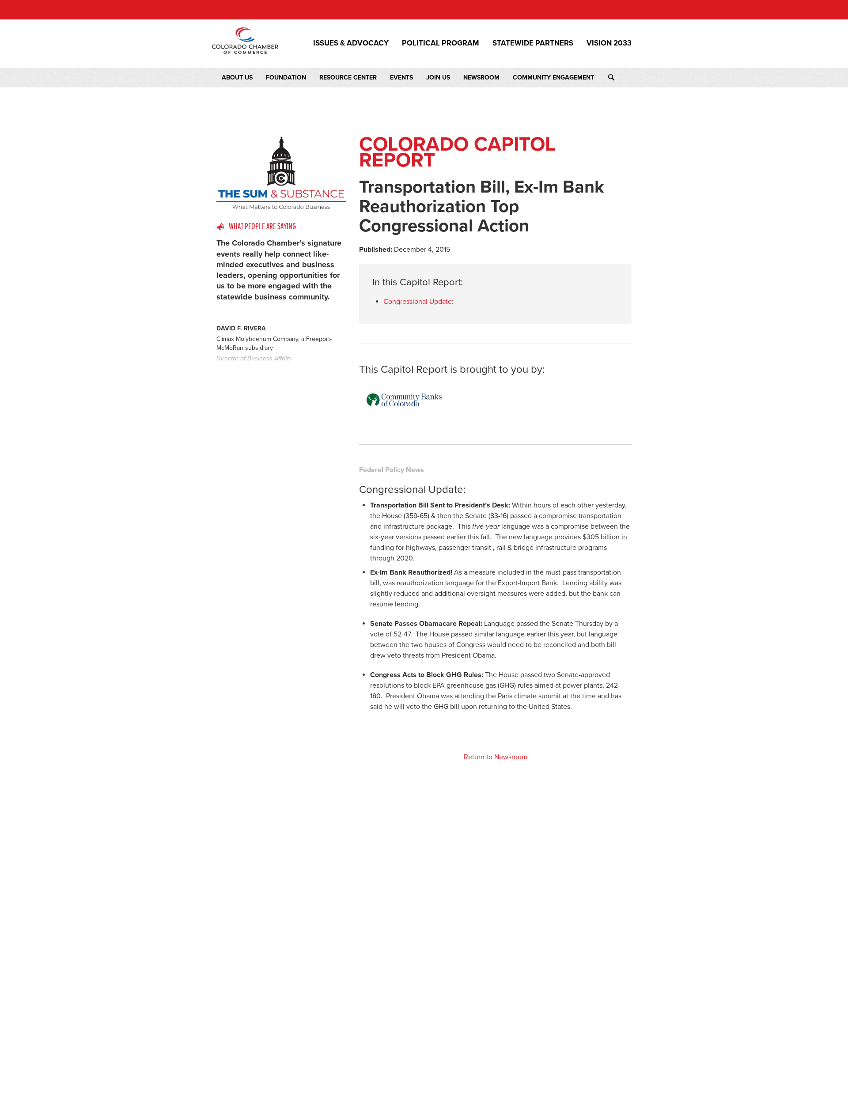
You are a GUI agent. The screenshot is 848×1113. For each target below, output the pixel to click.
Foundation (286, 77)
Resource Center (348, 77)
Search (619, 77)
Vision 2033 (609, 43)
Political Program (440, 43)
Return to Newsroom (495, 757)
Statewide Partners (532, 43)
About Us (237, 77)
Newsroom (481, 77)
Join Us (438, 77)
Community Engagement (553, 77)
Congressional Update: (418, 301)
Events (401, 77)
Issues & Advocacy (351, 43)
